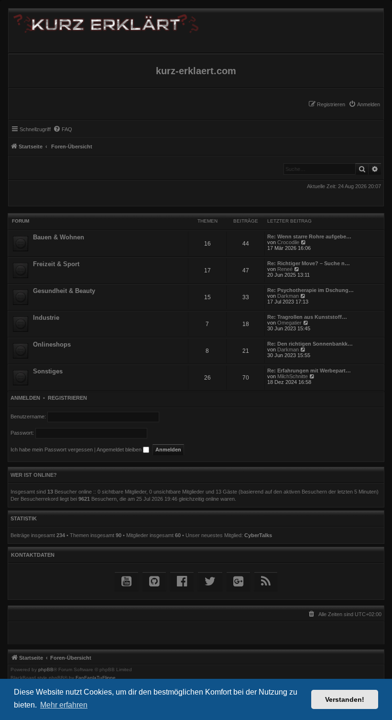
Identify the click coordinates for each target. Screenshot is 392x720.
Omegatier (289, 323)
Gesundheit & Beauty (64, 290)
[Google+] (238, 581)
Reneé (285, 269)
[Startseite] (196, 22)
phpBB (46, 669)
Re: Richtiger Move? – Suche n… (308, 263)
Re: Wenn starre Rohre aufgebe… (309, 236)
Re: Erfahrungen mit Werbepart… (309, 370)
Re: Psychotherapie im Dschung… (310, 290)
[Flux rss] (266, 581)
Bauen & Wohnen (58, 237)
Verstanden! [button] (344, 699)
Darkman (288, 296)
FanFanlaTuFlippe (96, 677)
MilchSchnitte (292, 376)
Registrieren (67, 398)
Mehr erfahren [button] (63, 705)
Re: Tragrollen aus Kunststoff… (307, 317)
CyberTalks (258, 535)
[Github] (154, 581)
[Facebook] (182, 581)
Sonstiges (48, 371)
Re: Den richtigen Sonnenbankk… (310, 344)
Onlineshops (52, 344)
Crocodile (288, 242)
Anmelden (25, 398)
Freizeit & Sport (56, 264)
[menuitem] (364, 104)
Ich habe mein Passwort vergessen (52, 449)
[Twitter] (210, 581)
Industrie (46, 317)
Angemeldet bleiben (120, 449)
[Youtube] (126, 581)
